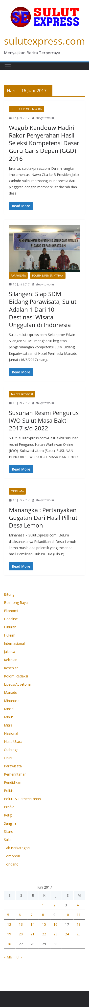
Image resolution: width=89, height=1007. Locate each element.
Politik (9, 790)
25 (79, 934)
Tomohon (12, 856)
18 (79, 924)
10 (67, 914)
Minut (8, 717)
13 (21, 924)
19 (9, 934)
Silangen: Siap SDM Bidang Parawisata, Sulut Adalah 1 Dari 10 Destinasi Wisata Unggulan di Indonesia (42, 309)
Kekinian (10, 659)
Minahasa (17, 491)
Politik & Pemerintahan (26, 109)
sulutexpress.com (44, 41)
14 (32, 924)
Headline (11, 618)
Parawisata (18, 275)
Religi (8, 815)
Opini (8, 757)
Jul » (19, 957)
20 (21, 934)
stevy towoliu (45, 118)
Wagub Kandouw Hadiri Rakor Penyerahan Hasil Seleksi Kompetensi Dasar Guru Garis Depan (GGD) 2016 (44, 143)
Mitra (8, 725)
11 (79, 914)
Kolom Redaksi (16, 676)
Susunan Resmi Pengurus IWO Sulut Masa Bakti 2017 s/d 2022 (44, 420)
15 (44, 924)
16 (55, 924)
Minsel (9, 708)
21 (32, 934)
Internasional (14, 643)
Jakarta (9, 651)
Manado (10, 692)
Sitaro (8, 831)
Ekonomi (11, 610)
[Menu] (7, 66)
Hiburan (10, 627)
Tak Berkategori (22, 394)
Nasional (11, 733)
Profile (9, 807)
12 (9, 924)
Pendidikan (12, 782)
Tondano (11, 864)
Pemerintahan (15, 774)
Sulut (8, 839)
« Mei (8, 957)
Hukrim (9, 635)
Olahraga (11, 749)
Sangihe (10, 823)
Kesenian (11, 668)
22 (44, 934)
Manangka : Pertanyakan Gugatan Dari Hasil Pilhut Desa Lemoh (43, 517)
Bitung (9, 594)
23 (55, 934)
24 (67, 934)
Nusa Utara (13, 741)
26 (9, 944)
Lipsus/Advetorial (17, 684)
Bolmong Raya (16, 602)
